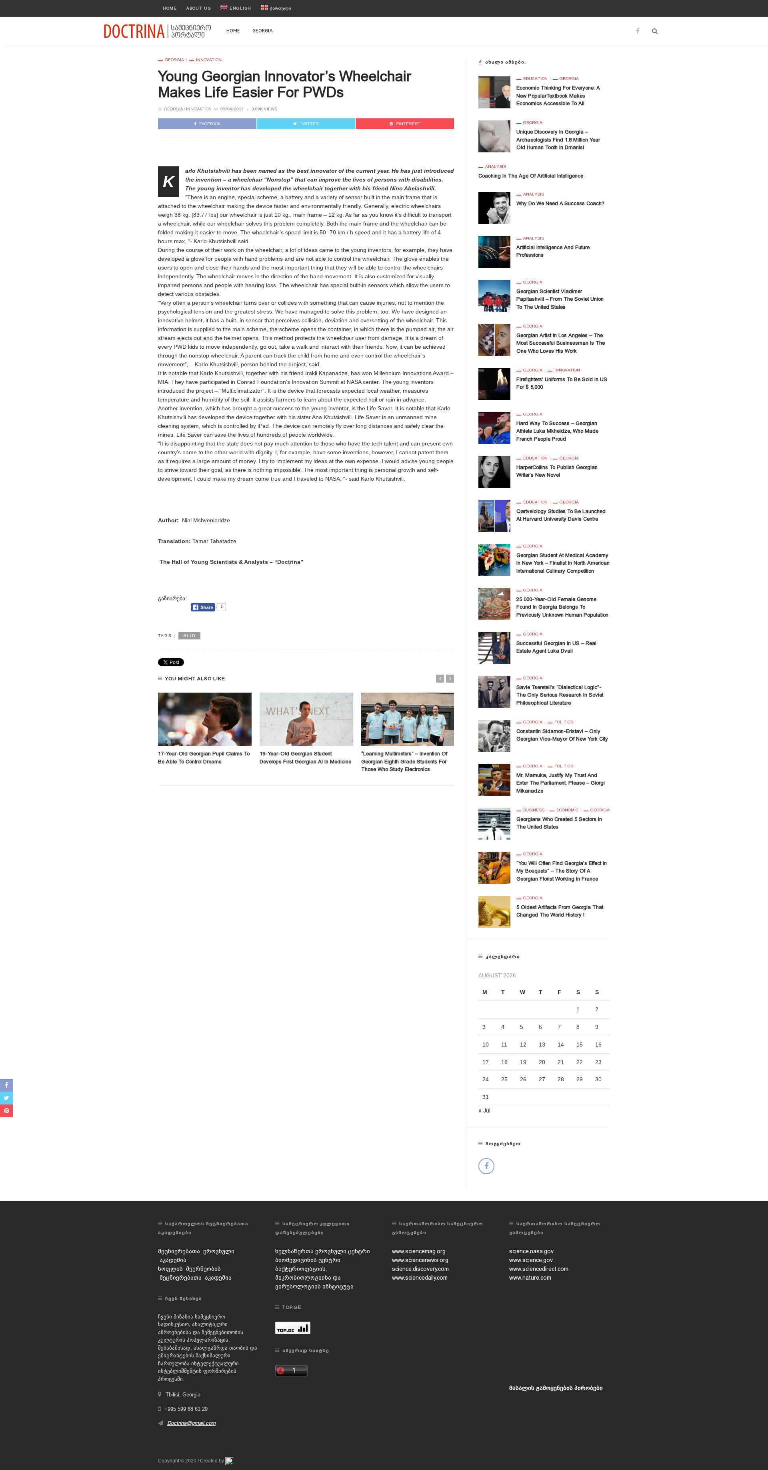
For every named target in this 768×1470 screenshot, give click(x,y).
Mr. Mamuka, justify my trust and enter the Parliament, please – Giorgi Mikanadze (560, 783)
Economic (567, 810)
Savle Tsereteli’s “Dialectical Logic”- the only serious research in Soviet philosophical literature (559, 695)
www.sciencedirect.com (538, 1269)
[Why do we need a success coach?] (494, 207)
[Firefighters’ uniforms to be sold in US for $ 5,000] (494, 383)
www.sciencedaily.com (420, 1277)
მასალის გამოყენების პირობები (556, 1388)
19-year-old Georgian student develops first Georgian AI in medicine (305, 761)
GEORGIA (262, 31)
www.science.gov (531, 1260)
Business (533, 810)
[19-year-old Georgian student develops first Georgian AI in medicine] (306, 719)
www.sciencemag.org (419, 1251)
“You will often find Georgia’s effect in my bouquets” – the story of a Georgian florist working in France (561, 871)
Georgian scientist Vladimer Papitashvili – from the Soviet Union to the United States (560, 299)
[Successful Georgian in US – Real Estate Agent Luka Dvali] (494, 647)
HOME (233, 31)
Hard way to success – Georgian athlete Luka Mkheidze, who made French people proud (557, 431)
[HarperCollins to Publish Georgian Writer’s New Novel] (494, 471)
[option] (205, 729)
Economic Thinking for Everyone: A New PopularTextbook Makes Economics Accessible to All (558, 95)
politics (563, 722)
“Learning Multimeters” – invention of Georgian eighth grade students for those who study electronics (404, 761)
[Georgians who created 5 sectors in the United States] (494, 823)
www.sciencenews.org (420, 1260)
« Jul (484, 1110)
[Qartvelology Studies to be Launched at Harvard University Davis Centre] (494, 515)
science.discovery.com (420, 1269)
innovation (209, 60)
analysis (495, 166)
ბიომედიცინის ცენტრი (307, 1260)
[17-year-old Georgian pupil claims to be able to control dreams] (205, 719)
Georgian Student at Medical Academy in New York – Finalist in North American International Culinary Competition (563, 563)
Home (170, 8)
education (535, 78)
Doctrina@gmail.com (191, 1423)
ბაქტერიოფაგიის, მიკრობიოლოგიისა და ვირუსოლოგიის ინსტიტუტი (314, 1278)
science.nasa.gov (531, 1251)
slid (189, 635)
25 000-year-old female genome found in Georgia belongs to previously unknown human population (562, 607)
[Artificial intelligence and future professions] (494, 251)
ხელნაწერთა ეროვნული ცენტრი (322, 1251)
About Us (198, 8)
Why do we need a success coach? (560, 203)
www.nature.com (530, 1277)
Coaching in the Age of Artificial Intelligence (530, 176)
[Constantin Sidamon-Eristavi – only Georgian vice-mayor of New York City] (494, 735)
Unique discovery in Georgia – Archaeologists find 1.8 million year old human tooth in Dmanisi (558, 139)
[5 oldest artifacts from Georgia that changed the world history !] (494, 911)
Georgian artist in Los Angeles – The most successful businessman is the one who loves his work (560, 343)
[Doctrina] (158, 31)
